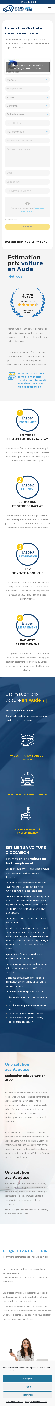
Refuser (27, 1386)
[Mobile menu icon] (49, 9)
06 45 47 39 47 (29, 2)
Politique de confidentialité (36, 1401)
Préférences (27, 1395)
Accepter (27, 1378)
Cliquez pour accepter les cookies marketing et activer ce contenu (27, 67)
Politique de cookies (14, 1401)
